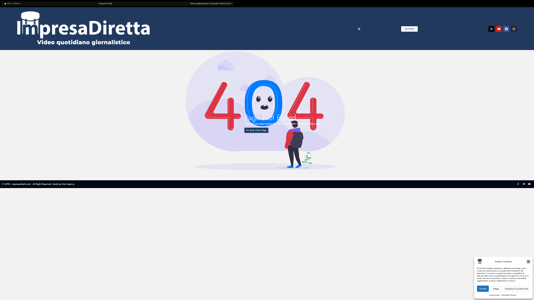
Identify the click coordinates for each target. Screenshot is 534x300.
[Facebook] (506, 29)
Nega (496, 288)
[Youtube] (499, 29)
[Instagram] (514, 29)
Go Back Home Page (256, 130)
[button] (528, 261)
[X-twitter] (491, 29)
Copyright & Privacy (508, 295)
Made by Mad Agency (63, 184)
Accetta (482, 288)
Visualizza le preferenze (516, 288)
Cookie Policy (494, 295)
